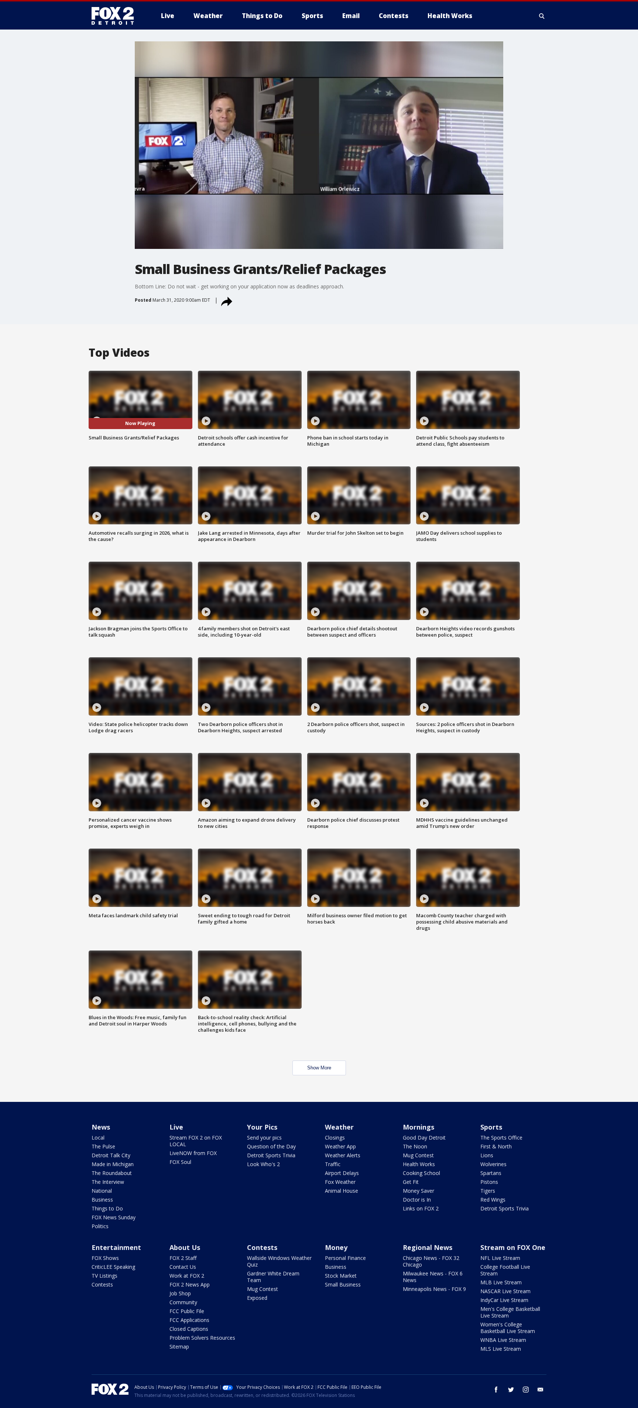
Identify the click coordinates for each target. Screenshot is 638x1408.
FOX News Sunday (114, 1217)
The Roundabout (112, 1172)
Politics (100, 1226)
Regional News (427, 1247)
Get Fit (411, 1181)
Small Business (343, 1284)
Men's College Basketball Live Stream (510, 1312)
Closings (335, 1137)
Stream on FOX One (512, 1247)
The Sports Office (501, 1137)
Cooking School (421, 1172)
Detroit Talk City (111, 1155)
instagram (526, 1389)
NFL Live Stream (500, 1257)
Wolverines (493, 1164)
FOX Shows (105, 1257)
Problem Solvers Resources (202, 1337)
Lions (486, 1155)
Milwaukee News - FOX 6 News (433, 1277)
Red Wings (492, 1199)
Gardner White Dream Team (273, 1277)
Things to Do (107, 1208)
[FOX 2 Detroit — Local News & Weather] (116, 16)
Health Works (419, 1164)
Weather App (340, 1146)
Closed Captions (188, 1328)
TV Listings (104, 1275)
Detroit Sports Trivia (271, 1155)
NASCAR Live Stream (505, 1291)
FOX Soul (180, 1161)
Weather (339, 1127)
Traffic (332, 1164)
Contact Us (182, 1266)
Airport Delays (342, 1172)
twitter (511, 1389)
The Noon (415, 1146)
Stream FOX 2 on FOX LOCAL (195, 1141)
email (540, 1389)
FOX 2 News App (189, 1284)
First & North (496, 1146)
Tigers (487, 1190)
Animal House (341, 1190)
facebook (496, 1389)
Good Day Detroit (424, 1137)
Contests (102, 1284)
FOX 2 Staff (182, 1257)
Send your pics (264, 1137)
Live (176, 1127)
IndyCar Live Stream (504, 1299)
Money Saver (418, 1190)
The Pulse (103, 1146)
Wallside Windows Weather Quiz (279, 1261)
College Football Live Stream (505, 1270)
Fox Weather (340, 1181)
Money (336, 1247)
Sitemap (179, 1346)
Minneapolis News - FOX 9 (434, 1288)
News (101, 1127)
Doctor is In (417, 1199)
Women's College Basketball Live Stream (507, 1328)
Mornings (418, 1127)
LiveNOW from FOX (193, 1153)
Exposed (257, 1297)
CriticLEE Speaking (113, 1266)
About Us (184, 1247)
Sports (491, 1127)
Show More (319, 1067)
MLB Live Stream (501, 1282)
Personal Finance (345, 1257)
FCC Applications (189, 1319)
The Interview (108, 1181)
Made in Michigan (113, 1164)
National (102, 1190)
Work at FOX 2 (186, 1275)
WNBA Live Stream (503, 1339)
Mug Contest (418, 1155)
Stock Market (341, 1275)
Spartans (490, 1172)
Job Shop (180, 1293)
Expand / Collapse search (542, 15)
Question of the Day (271, 1146)
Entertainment (116, 1247)
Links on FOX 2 (421, 1208)
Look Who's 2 (263, 1164)
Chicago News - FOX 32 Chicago (431, 1261)
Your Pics (262, 1127)
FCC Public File (186, 1311)
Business (102, 1199)
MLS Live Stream (500, 1348)
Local (98, 1137)
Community (183, 1302)
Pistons (489, 1181)
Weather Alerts (342, 1155)
